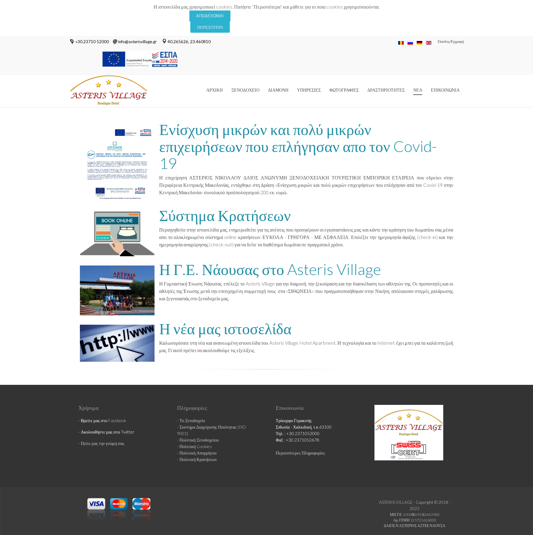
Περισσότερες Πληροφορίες (300, 452)
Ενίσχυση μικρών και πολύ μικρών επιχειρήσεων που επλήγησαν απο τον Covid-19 (298, 146)
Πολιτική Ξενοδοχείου (199, 439)
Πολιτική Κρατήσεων (198, 459)
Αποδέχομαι (210, 16)
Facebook (117, 420)
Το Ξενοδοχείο (192, 420)
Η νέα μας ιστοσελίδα (225, 328)
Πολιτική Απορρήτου (198, 452)
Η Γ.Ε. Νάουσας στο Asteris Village (270, 269)
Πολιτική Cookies (196, 446)
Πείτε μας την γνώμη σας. (103, 443)
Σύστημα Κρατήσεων (225, 215)
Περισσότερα (210, 27)
